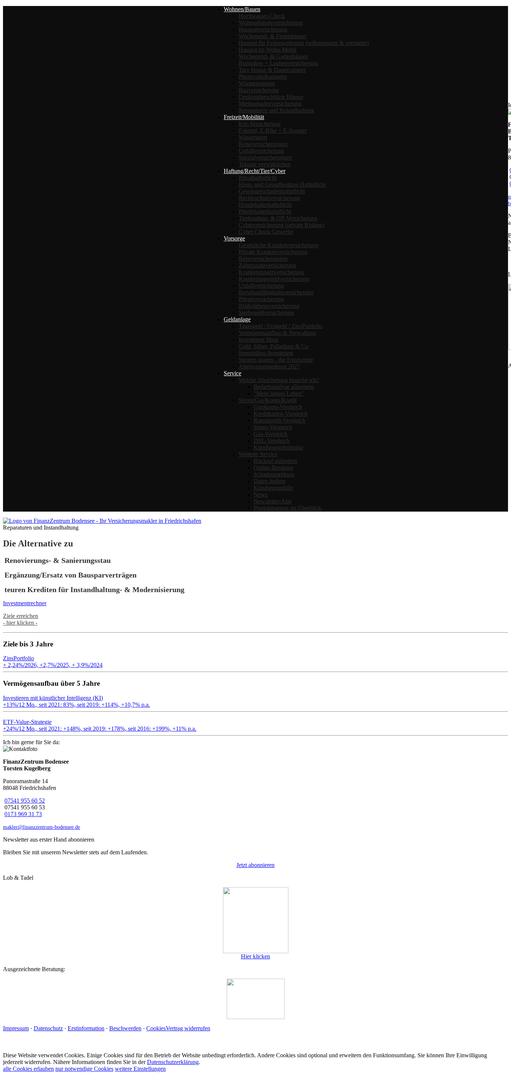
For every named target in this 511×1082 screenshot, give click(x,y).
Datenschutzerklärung (173, 1062)
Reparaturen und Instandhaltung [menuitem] (276, 110)
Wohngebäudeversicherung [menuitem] (271, 22)
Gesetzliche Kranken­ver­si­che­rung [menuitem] (278, 245)
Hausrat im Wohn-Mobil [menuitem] (267, 49)
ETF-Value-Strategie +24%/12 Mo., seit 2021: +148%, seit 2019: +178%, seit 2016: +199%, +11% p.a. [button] (99, 725)
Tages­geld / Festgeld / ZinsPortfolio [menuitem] (280, 326)
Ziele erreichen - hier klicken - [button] (20, 619)
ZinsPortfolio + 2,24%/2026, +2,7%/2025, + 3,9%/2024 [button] (52, 661)
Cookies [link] (156, 1028)
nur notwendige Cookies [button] (84, 1069)
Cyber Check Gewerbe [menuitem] (266, 231)
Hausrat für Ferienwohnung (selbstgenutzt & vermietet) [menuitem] (304, 43)
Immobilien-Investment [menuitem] (266, 353)
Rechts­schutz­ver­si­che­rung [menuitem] (269, 198)
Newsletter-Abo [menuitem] (272, 501)
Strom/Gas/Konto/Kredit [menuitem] (268, 400)
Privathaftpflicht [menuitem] (257, 178)
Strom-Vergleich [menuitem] (273, 427)
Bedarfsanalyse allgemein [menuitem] (284, 387)
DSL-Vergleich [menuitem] (272, 440)
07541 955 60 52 (24, 800)
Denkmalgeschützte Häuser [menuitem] (271, 97)
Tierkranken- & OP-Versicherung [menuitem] (278, 218)
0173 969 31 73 (23, 814)
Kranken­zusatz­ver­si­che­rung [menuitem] (271, 272)
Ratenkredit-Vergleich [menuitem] (279, 420)
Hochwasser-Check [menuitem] (262, 16)
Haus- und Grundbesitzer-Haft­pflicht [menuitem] (282, 184)
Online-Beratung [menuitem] (273, 467)
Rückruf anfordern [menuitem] (275, 461)
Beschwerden (125, 1028)
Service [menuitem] (232, 373)
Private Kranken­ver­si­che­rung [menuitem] (273, 252)
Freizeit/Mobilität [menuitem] (244, 117)
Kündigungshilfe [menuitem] (273, 488)
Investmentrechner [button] (24, 603)
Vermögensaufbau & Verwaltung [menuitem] (277, 333)
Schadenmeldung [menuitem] (274, 474)
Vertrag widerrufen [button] (188, 1028)
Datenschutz (48, 1028)
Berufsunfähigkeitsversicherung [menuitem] (276, 292)
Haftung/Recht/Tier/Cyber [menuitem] (254, 171)
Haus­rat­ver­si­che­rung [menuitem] (263, 29)
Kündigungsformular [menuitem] (278, 447)
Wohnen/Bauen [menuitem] (242, 9)
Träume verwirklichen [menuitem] (265, 164)
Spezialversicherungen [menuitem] (265, 157)
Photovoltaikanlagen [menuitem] (263, 76)
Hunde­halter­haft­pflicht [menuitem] (265, 204)
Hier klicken (255, 956)
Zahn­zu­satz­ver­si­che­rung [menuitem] (267, 265)
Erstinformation (86, 1028)
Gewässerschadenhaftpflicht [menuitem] (272, 191)
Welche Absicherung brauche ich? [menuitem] (279, 380)
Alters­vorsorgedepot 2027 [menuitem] (269, 366)
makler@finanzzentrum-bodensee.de (41, 827)
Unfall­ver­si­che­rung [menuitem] (261, 151)
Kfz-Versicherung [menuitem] (260, 124)
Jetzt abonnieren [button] (255, 865)
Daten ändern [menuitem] (269, 481)
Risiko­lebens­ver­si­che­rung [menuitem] (269, 306)
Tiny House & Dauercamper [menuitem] (272, 70)
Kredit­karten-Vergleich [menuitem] (280, 413)
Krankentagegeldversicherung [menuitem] (274, 279)
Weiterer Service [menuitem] (258, 454)
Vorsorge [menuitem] (234, 238)
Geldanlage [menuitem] (237, 319)
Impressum (16, 1028)
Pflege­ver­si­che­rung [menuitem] (261, 299)
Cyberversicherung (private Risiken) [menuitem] (281, 225)
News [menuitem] (260, 494)
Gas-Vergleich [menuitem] (270, 434)
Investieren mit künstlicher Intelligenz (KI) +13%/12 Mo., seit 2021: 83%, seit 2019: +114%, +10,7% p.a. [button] (76, 701)
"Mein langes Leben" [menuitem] (279, 393)
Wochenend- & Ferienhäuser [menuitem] (272, 36)
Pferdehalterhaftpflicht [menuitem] (265, 211)
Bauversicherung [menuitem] (259, 90)
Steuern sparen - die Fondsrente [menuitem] (276, 360)
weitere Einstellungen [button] (140, 1069)
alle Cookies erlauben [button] (28, 1069)
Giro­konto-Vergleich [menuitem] (278, 407)
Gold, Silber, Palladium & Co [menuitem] (273, 346)
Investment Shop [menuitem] (258, 339)
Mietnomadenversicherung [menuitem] (270, 103)
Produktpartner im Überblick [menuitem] (287, 508)
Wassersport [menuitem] (253, 137)
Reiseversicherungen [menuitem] (263, 144)
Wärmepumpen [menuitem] (257, 83)
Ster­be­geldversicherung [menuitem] (266, 312)
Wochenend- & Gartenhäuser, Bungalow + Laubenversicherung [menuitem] (278, 59)
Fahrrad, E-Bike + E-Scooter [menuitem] (273, 130)
